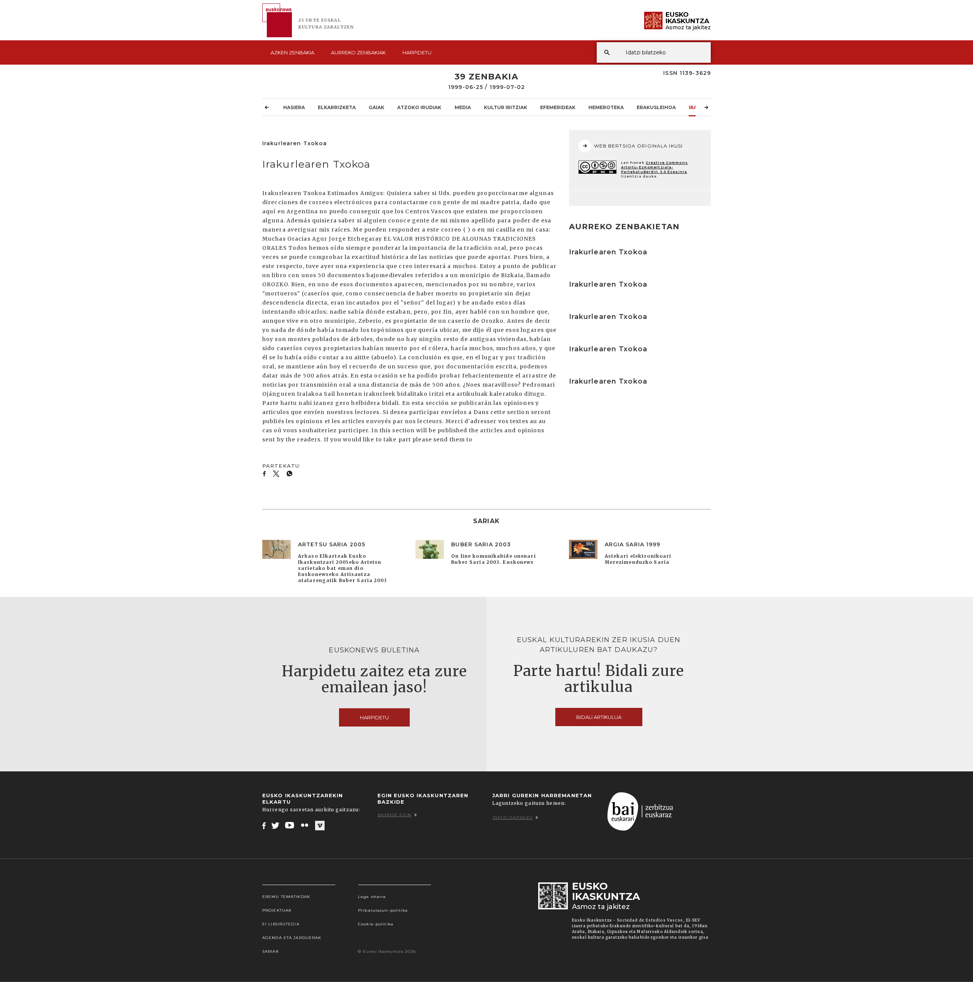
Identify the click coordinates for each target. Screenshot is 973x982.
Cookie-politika (375, 924)
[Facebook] (264, 825)
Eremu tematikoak (286, 896)
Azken (292, 52)
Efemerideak (557, 107)
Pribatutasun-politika (383, 910)
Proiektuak (277, 910)
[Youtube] (290, 825)
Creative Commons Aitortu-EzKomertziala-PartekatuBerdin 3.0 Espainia (654, 167)
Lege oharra (372, 896)
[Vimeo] (320, 826)
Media (463, 107)
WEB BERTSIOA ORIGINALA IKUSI (638, 146)
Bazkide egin (394, 814)
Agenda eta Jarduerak (291, 937)
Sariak (270, 951)
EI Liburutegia (281, 924)
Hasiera (294, 107)
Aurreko (358, 52)
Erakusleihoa (656, 107)
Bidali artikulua (598, 717)
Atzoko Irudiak (419, 107)
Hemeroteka (606, 107)
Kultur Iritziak (505, 107)
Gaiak (376, 107)
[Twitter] (275, 825)
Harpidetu (417, 52)
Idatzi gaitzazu (512, 817)
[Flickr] (305, 825)
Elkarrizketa (337, 107)
